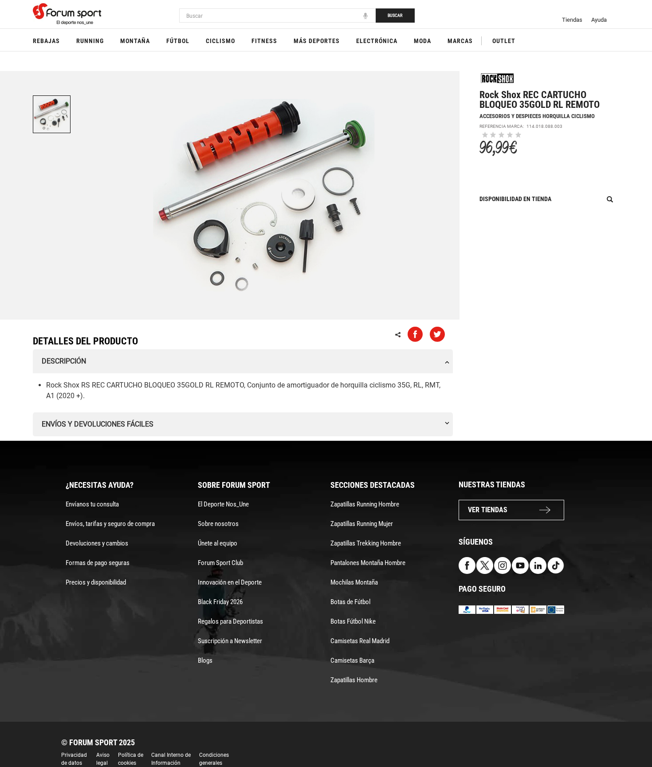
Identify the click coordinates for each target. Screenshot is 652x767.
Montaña (135, 40)
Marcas (460, 40)
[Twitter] (484, 565)
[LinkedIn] (538, 565)
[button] (632, 735)
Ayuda (599, 19)
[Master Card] (502, 609)
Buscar (395, 15)
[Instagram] (502, 565)
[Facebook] (467, 565)
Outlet (503, 40)
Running (90, 40)
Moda (422, 40)
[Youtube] (520, 565)
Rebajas (46, 40)
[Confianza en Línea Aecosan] (538, 609)
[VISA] (484, 609)
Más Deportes (317, 40)
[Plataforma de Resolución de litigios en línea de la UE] (555, 609)
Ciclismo (220, 40)
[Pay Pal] (467, 609)
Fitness (264, 40)
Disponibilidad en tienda (515, 198)
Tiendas (572, 19)
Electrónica (376, 40)
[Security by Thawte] (520, 609)
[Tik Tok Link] (555, 565)
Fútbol (177, 40)
